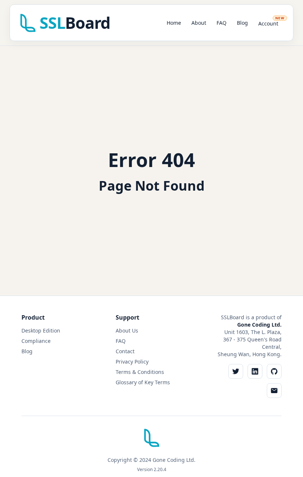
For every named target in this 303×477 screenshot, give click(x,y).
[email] (274, 390)
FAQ (222, 22)
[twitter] (235, 371)
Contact (125, 351)
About (198, 22)
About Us (127, 330)
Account (271, 21)
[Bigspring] (151, 440)
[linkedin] (255, 371)
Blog (242, 22)
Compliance (36, 340)
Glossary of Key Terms (143, 382)
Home (174, 22)
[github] (274, 371)
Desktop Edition (40, 330)
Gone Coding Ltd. (259, 324)
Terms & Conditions (140, 371)
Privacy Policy (132, 361)
